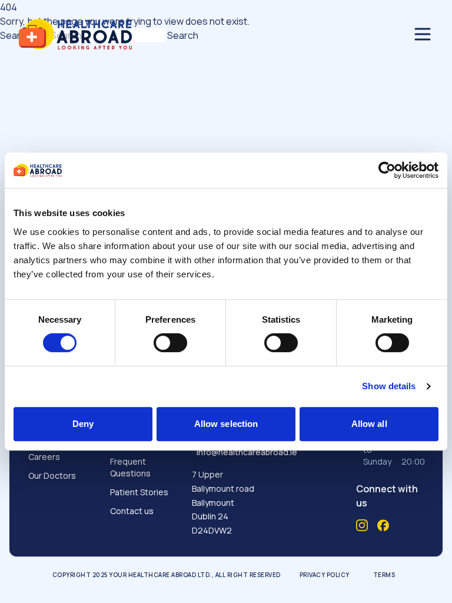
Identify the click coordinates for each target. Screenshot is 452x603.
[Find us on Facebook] (383, 525)
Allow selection (226, 424)
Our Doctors (52, 475)
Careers (44, 456)
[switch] (170, 342)
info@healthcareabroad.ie (247, 452)
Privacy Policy (325, 575)
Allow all (369, 424)
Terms (384, 575)
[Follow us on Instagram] (362, 525)
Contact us (132, 510)
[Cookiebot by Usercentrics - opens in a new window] (386, 170)
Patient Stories (139, 492)
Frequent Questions (130, 467)
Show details (389, 386)
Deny (83, 424)
